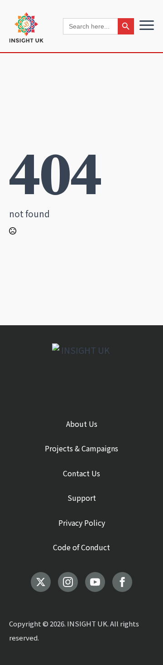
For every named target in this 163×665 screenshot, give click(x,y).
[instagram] (68, 582)
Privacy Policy (81, 522)
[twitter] (41, 582)
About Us (81, 423)
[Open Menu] (146, 25)
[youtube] (95, 582)
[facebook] (122, 582)
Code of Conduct (81, 547)
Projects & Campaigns (81, 448)
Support (81, 497)
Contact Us (81, 473)
